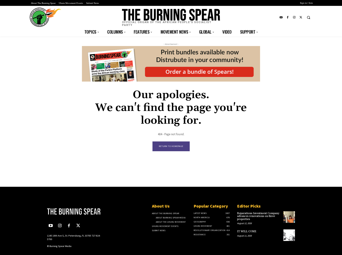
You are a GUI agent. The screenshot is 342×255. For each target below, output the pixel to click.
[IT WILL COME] (289, 235)
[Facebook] (287, 17)
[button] (308, 17)
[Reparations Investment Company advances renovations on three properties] (289, 217)
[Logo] (76, 211)
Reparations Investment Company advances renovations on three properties (258, 216)
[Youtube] (281, 17)
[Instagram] (294, 17)
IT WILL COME (246, 231)
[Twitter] (301, 17)
